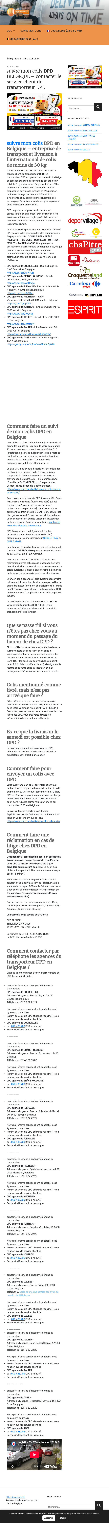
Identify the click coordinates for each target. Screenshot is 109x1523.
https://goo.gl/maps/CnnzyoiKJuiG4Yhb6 (29, 334)
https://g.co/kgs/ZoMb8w (20, 324)
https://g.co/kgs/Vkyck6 (20, 313)
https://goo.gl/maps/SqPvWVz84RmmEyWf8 (30, 344)
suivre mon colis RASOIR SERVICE (83, 144)
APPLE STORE (14, 541)
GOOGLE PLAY (50, 538)
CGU (9, 30)
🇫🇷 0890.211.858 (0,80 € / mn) (64, 30)
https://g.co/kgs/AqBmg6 (21, 283)
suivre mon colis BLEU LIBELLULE (82, 130)
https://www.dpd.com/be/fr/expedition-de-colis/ (33, 821)
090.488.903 (18, 1026)
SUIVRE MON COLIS (30, 30)
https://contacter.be (15, 1497)
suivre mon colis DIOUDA (79, 150)
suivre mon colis (25, 143)
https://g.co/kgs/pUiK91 (19, 303)
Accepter (48, 1518)
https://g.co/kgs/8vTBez (20, 293)
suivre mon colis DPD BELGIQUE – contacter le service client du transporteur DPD (34, 79)
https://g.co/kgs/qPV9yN (20, 272)
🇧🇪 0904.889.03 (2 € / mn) (22, 39)
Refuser (62, 1518)
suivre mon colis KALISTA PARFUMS (84, 125)
